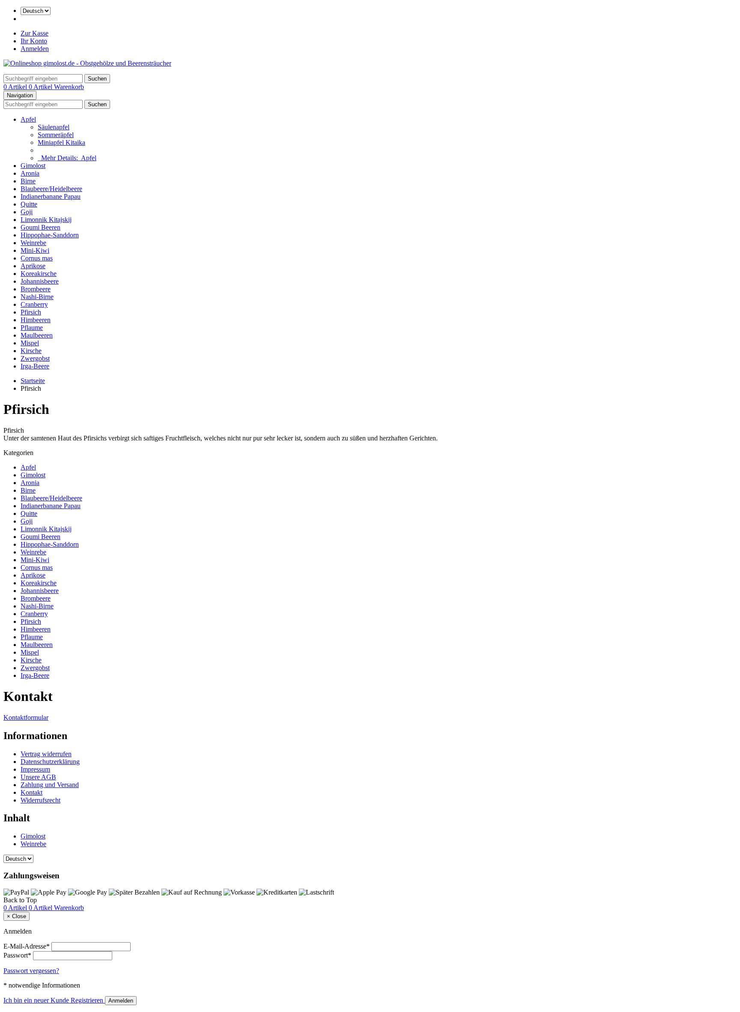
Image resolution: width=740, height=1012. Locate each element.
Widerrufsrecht (40, 800)
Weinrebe (33, 242)
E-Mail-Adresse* (26, 946)
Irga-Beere (35, 366)
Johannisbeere (40, 281)
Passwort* (17, 955)
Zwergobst (35, 358)
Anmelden (35, 48)
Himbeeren (36, 319)
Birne (28, 181)
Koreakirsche (39, 273)
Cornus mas (37, 258)
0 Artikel (16, 86)
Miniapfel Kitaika (61, 142)
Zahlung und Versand (50, 784)
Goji (27, 212)
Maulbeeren (37, 335)
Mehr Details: (67, 158)
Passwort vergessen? (31, 970)
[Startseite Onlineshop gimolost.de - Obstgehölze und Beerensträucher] (87, 63)
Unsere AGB (38, 777)
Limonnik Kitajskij (46, 219)
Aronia (30, 173)
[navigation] (20, 900)
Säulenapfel (53, 127)
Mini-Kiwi (35, 250)
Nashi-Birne (37, 296)
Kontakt (31, 792)
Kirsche (31, 350)
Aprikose (33, 265)
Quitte (29, 204)
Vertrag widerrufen (46, 754)
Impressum (35, 769)
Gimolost (33, 165)
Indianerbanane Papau (51, 196)
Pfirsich (31, 312)
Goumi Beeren (40, 227)
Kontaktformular (25, 717)
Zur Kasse (34, 33)
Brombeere (36, 289)
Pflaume (32, 327)
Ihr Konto (34, 41)
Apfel (28, 119)
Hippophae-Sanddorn (50, 235)
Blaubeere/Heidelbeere (51, 188)
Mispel (30, 343)
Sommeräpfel (56, 134)
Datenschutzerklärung (50, 761)
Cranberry (34, 304)
